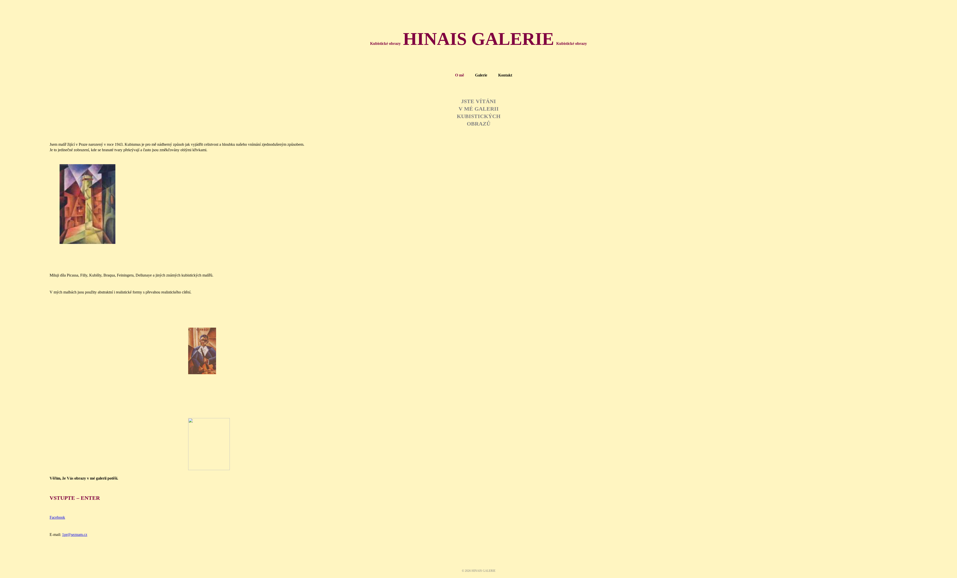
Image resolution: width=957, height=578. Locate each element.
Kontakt (505, 75)
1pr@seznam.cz (74, 534)
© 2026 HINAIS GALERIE (478, 571)
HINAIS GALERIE (478, 39)
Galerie (481, 75)
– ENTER (75, 498)
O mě (459, 75)
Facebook (57, 517)
